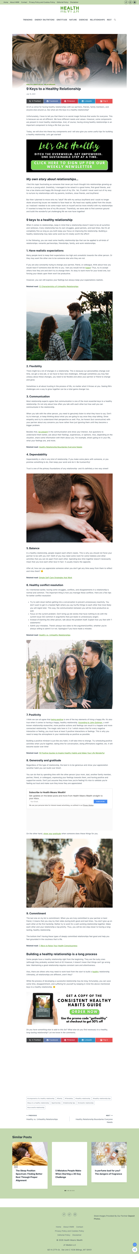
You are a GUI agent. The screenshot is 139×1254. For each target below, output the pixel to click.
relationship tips (69, 1103)
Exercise (83, 20)
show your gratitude (52, 833)
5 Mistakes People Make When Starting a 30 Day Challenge (68, 1173)
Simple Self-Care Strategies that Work (55, 578)
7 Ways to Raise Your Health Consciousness (58, 946)
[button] (115, 19)
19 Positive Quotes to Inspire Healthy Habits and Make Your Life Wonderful (71, 753)
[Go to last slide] (16, 1165)
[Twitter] (69, 1214)
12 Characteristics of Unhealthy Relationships (58, 286)
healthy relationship (82, 1098)
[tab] (65, 1190)
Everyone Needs (74, 447)
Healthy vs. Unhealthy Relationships (54, 635)
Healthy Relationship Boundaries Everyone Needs (94, 1119)
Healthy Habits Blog (34, 84)
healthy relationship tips (102, 1098)
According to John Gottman (90, 722)
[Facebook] (126, 2)
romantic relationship (85, 1103)
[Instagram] (130, 2)
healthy (95, 972)
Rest (109, 20)
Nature (73, 20)
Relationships (97, 20)
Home (6, 2)
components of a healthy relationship (40, 1098)
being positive (57, 719)
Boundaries (62, 447)
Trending (27, 20)
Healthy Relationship (48, 447)
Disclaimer (74, 2)
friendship (69, 1098)
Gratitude (62, 20)
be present (43, 432)
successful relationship (35, 1107)
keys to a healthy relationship (38, 1103)
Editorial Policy (62, 2)
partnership (56, 1103)
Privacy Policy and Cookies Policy (42, 2)
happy (88, 268)
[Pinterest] (134, 2)
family (59, 1098)
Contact (24, 2)
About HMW (14, 2)
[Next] (123, 1165)
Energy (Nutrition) (44, 20)
